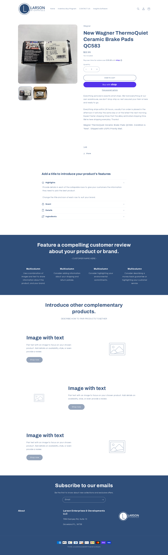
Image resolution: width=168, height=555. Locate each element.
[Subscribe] (102, 500)
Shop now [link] (34, 360)
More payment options (110, 90)
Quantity (86, 64)
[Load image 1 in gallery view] (25, 93)
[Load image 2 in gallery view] (40, 93)
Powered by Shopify (94, 546)
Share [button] (88, 153)
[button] (138, 8)
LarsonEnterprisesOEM (80, 546)
